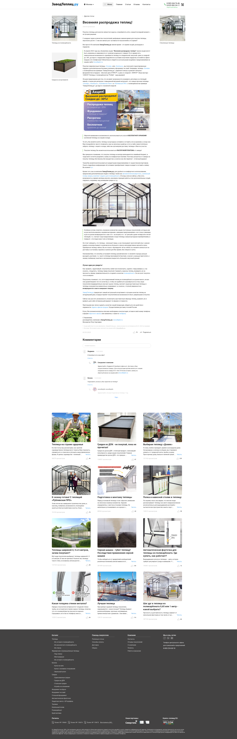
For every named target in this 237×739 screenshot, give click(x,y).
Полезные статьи (98, 639)
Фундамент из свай (58, 692)
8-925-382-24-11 (173, 5)
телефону (122, 313)
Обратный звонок (172, 7)
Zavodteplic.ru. (123, 373)
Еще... (117, 397)
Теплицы (55, 639)
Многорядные (59, 657)
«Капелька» (119, 66)
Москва (89, 4)
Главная (119, 4)
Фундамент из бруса (59, 689)
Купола (54, 663)
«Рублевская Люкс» (105, 83)
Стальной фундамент (59, 695)
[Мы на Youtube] (172, 638)
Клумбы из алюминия (62, 686)
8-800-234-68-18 (169, 648)
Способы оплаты (98, 642)
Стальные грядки (60, 683)
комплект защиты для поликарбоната (106, 176)
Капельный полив (58, 707)
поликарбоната (129, 273)
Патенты (131, 648)
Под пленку (58, 654)
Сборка (94, 648)
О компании (132, 645)
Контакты (146, 4)
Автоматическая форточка (61, 698)
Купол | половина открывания (64, 668)
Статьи (128, 4)
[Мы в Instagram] (164, 638)
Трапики (55, 704)
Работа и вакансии (134, 651)
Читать (87, 454)
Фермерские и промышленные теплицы (65, 651)
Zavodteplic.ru (98, 62)
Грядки (54, 674)
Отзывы (136, 4)
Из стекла (57, 648)
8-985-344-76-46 (173, 3)
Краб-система (56, 713)
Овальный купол (60, 671)
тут (92, 167)
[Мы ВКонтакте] (168, 638)
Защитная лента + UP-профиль (62, 701)
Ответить (90, 358)
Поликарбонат (57, 710)
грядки (89, 176)
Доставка (95, 645)
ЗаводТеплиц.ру (88, 292)
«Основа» (108, 66)
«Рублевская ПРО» (120, 83)
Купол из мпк (59, 666)
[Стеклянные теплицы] (172, 28)
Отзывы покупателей (135, 642)
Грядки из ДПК (59, 680)
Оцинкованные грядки (62, 677)
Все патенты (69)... (106, 722)
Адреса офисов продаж (100, 307)
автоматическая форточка (131, 174)
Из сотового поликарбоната (64, 642)
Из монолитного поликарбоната (65, 645)
